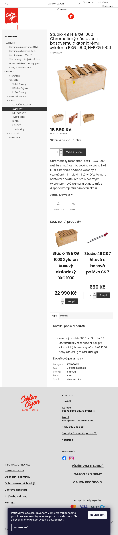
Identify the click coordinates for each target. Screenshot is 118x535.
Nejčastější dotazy (16, 496)
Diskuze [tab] (64, 315)
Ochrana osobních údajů (20, 483)
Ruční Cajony (19, 92)
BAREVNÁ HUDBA (17, 96)
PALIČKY (16, 125)
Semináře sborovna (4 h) (23, 51)
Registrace (107, 6)
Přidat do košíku (74, 152)
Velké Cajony (19, 84)
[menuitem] (10, 27)
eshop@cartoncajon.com (78, 419)
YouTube (67, 439)
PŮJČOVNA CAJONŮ (88, 466)
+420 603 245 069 (73, 426)
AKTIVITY (10, 42)
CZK (89, 2)
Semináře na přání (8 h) (22, 55)
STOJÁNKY (14, 75)
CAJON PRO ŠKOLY (87, 482)
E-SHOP (10, 71)
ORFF (12, 100)
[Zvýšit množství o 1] (61, 150)
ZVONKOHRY (18, 116)
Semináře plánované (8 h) (23, 47)
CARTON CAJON (56, 3)
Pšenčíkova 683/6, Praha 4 (78, 409)
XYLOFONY (18, 108)
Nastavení (21, 527)
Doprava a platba (16, 489)
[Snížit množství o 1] (61, 154)
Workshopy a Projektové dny (24, 59)
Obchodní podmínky (17, 476)
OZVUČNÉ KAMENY (21, 104)
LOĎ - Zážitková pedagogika (24, 63)
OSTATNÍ (14, 133)
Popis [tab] (54, 315)
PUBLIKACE (14, 137)
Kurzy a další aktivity (20, 67)
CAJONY (13, 79)
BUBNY (15, 121)
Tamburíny (18, 129)
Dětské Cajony (20, 88)
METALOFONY (19, 112)
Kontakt (10, 502)
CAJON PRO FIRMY (88, 474)
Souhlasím (97, 515)
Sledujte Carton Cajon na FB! (79, 433)
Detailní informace (60, 194)
